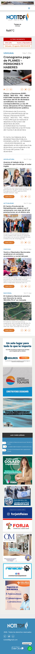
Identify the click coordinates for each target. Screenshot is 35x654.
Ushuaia (9, 53)
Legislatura (9, 159)
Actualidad (9, 203)
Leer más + (9, 196)
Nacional (8, 293)
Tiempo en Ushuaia (17, 29)
